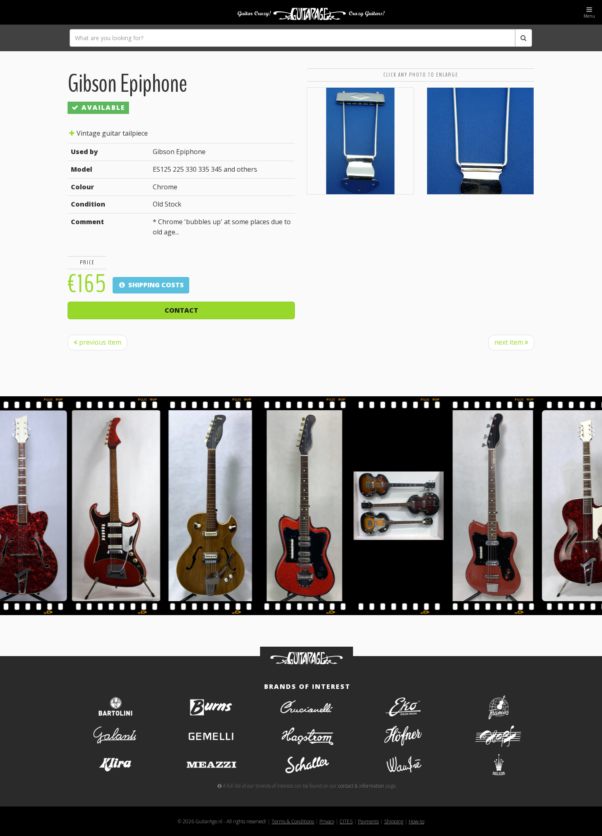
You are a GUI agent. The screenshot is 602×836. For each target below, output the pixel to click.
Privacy (326, 821)
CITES (346, 821)
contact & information (361, 785)
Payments (368, 821)
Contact (181, 310)
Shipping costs (155, 284)
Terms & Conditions (293, 821)
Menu (589, 16)
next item (509, 342)
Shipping (393, 821)
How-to (416, 821)
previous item (99, 342)
